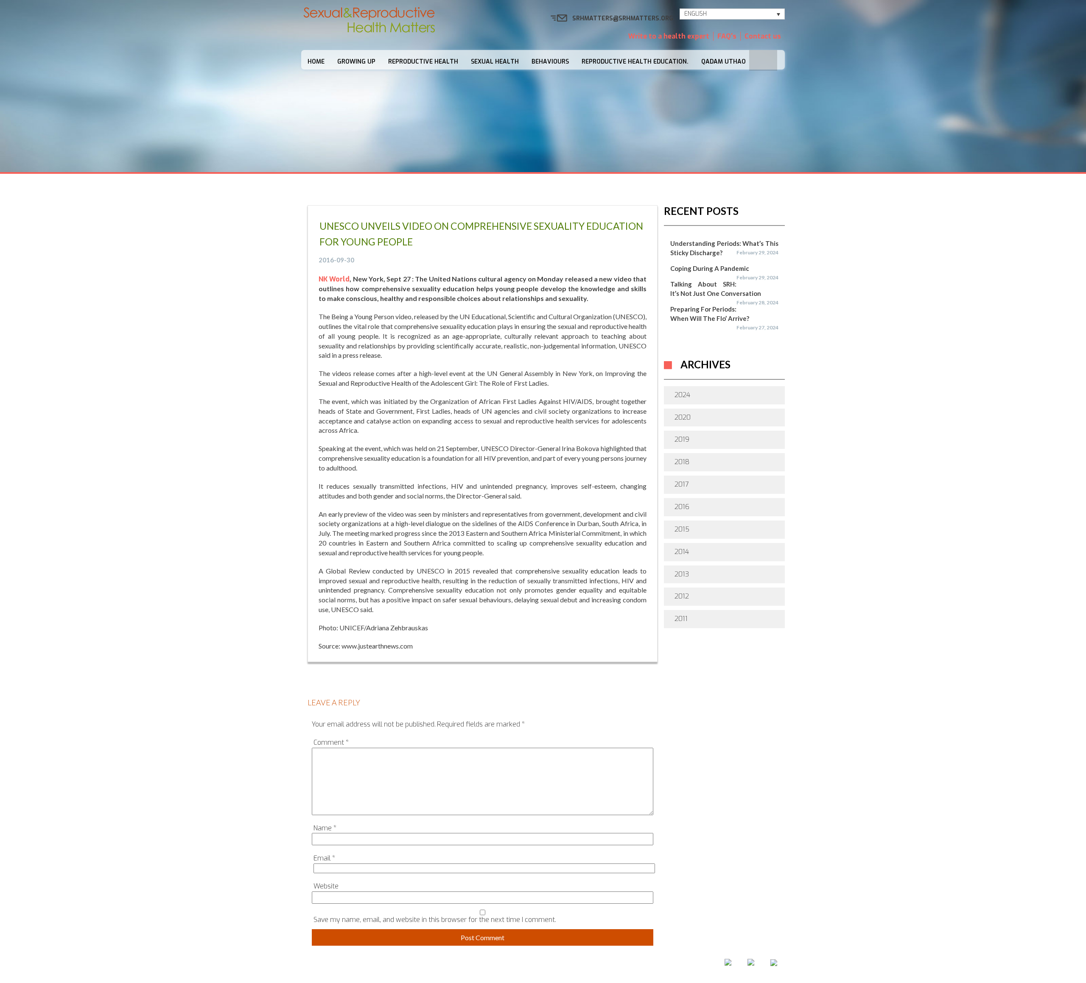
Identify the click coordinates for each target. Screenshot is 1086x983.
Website (326, 886)
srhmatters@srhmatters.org (622, 18)
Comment (331, 742)
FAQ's (726, 36)
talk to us (581, 965)
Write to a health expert (668, 36)
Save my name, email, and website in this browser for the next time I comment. (434, 919)
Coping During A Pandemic (709, 268)
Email (324, 858)
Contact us (763, 36)
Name (324, 828)
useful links (634, 965)
